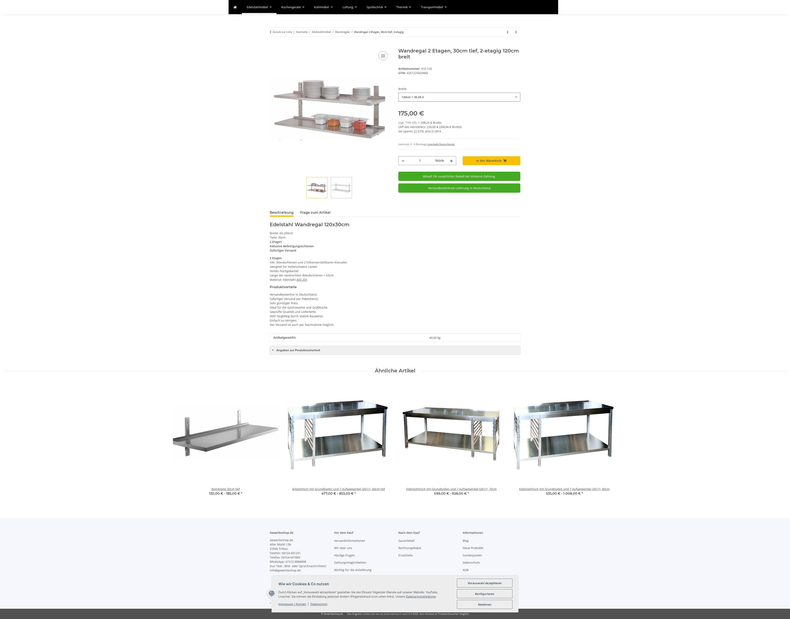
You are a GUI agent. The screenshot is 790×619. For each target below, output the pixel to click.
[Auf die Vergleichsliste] (383, 55)
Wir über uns (343, 548)
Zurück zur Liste (282, 32)
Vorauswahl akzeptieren (485, 583)
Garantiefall (406, 541)
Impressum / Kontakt (292, 604)
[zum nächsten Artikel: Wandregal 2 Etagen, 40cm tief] (516, 32)
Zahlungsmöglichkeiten (350, 562)
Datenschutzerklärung (421, 596)
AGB (465, 570)
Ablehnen (484, 604)
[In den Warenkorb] (273, 45)
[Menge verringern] (403, 160)
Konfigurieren (484, 594)
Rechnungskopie (409, 548)
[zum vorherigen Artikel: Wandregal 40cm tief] (507, 32)
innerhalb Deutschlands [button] (441, 144)
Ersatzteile (405, 555)
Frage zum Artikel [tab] (315, 212)
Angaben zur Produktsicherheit (296, 350)
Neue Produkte (473, 548)
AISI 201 (301, 280)
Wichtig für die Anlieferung (353, 570)
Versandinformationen (349, 541)
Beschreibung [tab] (282, 212)
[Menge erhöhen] (451, 160)
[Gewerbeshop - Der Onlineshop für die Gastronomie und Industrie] (235, 7)
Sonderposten (472, 555)
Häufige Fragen (344, 555)
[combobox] (459, 97)
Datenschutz (319, 604)
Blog (466, 541)
